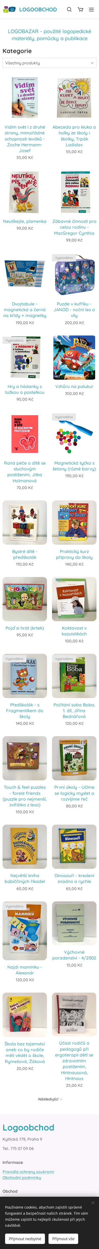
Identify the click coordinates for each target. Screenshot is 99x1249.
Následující (48, 1099)
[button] (69, 9)
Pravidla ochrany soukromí (28, 1171)
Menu (91, 9)
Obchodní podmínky (22, 1177)
